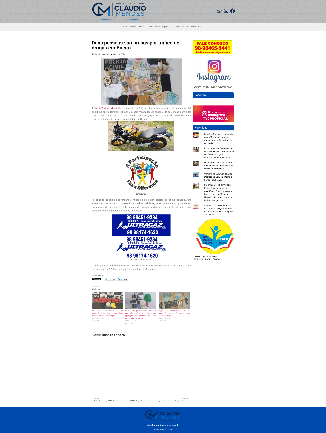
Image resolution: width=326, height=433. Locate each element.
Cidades (132, 27)
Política (193, 27)
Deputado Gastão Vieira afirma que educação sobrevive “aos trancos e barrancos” (219, 165)
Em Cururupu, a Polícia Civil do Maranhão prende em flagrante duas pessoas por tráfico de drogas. (107, 313)
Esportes (165, 27)
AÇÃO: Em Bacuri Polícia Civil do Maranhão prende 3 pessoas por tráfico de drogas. (174, 313)
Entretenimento (154, 27)
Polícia (185, 27)
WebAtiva (169, 430)
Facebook (201, 95)
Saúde (200, 27)
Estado (177, 27)
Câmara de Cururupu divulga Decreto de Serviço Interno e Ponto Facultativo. (218, 176)
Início (125, 27)
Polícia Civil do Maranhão (107, 108)
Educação (142, 27)
